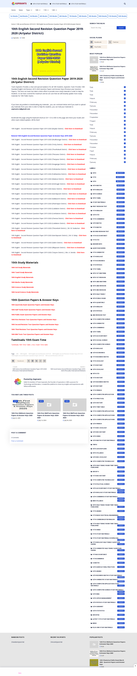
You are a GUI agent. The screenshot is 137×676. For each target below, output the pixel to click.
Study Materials (106, 202)
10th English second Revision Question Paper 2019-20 (27, 356)
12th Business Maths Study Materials (107, 575)
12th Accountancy (106, 336)
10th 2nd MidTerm (106, 282)
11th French (106, 390)
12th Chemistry (106, 323)
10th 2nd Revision (106, 286)
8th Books (83, 16)
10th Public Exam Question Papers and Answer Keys (31, 315)
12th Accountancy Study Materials (106, 488)
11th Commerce (106, 219)
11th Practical (106, 398)
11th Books (112, 16)
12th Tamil (106, 332)
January (108, 106)
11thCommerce (106, 559)
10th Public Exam (106, 298)
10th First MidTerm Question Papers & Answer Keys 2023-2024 (74, 415)
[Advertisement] (68, 671)
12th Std (106, 215)
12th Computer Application (106, 394)
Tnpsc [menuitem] (28, 10)
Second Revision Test (106, 231)
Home (13, 24)
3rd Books (34, 16)
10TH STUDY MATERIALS (40, 4)
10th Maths (106, 185)
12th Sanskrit (106, 606)
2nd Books (24, 16)
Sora (19, 673)
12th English (106, 307)
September (108, 117)
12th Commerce (106, 327)
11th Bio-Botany (106, 476)
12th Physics (106, 311)
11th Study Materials (106, 534)
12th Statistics (106, 611)
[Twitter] (28, 361)
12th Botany (106, 386)
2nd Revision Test (106, 315)
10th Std (106, 373)
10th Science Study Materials (22, 287)
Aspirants (16, 38)
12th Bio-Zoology (106, 457)
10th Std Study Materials (20, 267)
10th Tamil (106, 198)
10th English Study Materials (22, 277)
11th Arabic (106, 511)
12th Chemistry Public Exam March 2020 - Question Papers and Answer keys (112, 78)
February (108, 102)
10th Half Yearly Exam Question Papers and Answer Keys (33, 310)
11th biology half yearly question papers (105, 543)
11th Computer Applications (106, 415)
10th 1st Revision (106, 277)
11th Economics (106, 261)
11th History (106, 378)
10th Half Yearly (106, 294)
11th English (106, 210)
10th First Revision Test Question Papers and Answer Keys (33, 320)
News (106, 623)
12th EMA (106, 594)
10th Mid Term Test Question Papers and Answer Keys (32, 334)
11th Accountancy (106, 236)
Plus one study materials (106, 627)
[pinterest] (121, 10)
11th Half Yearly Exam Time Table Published (105, 524)
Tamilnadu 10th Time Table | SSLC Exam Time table (29, 345)
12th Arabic (106, 571)
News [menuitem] (21, 10)
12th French (106, 424)
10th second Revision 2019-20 (26, 24)
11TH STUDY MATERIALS (59, 4)
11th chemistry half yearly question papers (106, 549)
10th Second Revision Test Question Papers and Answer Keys (35, 324)
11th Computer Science (106, 319)
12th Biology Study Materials (106, 492)
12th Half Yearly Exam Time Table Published (105, 466)
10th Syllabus (106, 453)
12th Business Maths (106, 382)
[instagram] (118, 10)
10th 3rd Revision (106, 290)
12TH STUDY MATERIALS (78, 4)
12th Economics (106, 353)
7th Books (73, 16)
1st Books (14, 16)
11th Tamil (106, 269)
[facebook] (110, 10)
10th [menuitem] (36, 10)
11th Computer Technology (106, 480)
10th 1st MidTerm (106, 273)
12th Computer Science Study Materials (108, 590)
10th (17, 354)
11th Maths (106, 227)
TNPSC (106, 444)
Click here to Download (74, 129)
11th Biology (106, 256)
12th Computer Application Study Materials (105, 585)
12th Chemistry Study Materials (106, 580)
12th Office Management (106, 598)
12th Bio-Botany (106, 432)
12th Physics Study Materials (106, 602)
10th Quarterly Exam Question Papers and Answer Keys (32, 305)
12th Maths (106, 223)
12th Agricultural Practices (106, 567)
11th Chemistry (106, 252)
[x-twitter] (114, 10)
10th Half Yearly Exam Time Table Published (105, 506)
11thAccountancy (106, 554)
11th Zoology (106, 361)
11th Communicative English (106, 519)
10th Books (102, 16)
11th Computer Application (106, 411)
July (108, 87)
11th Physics (106, 265)
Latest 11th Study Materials (106, 619)
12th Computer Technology (106, 461)
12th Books (122, 16)
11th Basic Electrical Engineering (106, 515)
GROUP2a (106, 615)
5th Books (53, 16)
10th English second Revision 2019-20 (39, 354)
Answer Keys (106, 244)
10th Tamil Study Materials (21, 272)
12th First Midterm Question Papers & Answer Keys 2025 (112, 58)
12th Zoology (106, 369)
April (108, 151)
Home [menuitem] (13, 10)
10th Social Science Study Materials (25, 292)
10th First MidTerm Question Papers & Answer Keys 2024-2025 (48, 415)
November (108, 113)
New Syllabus (106, 501)
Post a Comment (17, 441)
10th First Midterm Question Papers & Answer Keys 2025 (22, 414)
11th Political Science (106, 484)
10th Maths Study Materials (22, 282)
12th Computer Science (106, 344)
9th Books (93, 16)
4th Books (43, 16)
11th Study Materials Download (106, 538)
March (108, 98)
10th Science (106, 194)
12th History (106, 403)
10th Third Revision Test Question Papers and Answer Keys (34, 329)
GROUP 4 (106, 471)
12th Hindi (106, 436)
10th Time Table (106, 407)
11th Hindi (106, 530)
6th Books (63, 16)
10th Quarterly (106, 302)
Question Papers (106, 248)
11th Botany (106, 365)
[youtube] (98, 47)
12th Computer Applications (106, 419)
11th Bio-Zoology (106, 428)
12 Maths (106, 563)
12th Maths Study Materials (106, 440)
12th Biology (106, 348)
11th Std (106, 240)
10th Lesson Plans (106, 449)
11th (106, 177)
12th (106, 181)
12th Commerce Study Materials (106, 497)
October (108, 147)
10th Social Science (106, 340)
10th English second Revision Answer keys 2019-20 (67, 354)
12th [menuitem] (53, 10)
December (108, 110)
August (108, 121)
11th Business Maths (106, 357)
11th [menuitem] (45, 10)
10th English (23, 354)
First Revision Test (106, 206)
